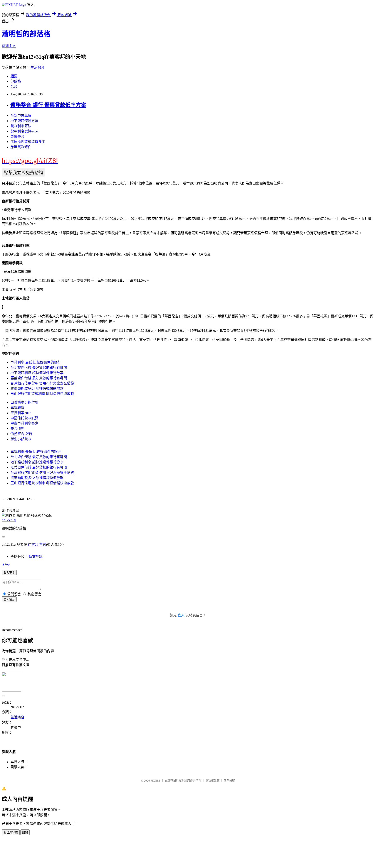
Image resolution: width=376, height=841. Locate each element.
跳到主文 (9, 46)
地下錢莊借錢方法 (24, 121)
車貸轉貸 (17, 408)
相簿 (13, 76)
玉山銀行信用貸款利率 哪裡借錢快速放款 (42, 394)
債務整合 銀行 (21, 434)
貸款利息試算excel (24, 131)
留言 (42, 544)
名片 (13, 86)
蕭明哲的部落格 (26, 34)
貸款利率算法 (20, 126)
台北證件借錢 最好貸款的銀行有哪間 (38, 367)
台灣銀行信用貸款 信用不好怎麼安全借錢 (42, 383)
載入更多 (9, 572)
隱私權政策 (212, 780)
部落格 (15, 81)
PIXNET (155, 780)
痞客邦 (33, 544)
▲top (6, 564)
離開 (25, 832)
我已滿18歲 (10, 832)
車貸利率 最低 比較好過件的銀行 (35, 362)
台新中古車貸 (20, 115)
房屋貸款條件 (20, 147)
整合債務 (17, 428)
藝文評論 (36, 556)
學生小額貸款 (20, 439)
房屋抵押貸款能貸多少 (27, 142)
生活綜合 (37, 67)
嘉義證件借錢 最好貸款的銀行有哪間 (38, 378)
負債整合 (17, 136)
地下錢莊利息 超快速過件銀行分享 (37, 373)
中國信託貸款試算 (24, 418)
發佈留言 (9, 599)
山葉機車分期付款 (24, 402)
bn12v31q (9, 520)
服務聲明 (229, 780)
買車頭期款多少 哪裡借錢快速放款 (37, 388)
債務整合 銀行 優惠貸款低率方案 (48, 105)
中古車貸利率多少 (24, 423)
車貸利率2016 (20, 413)
